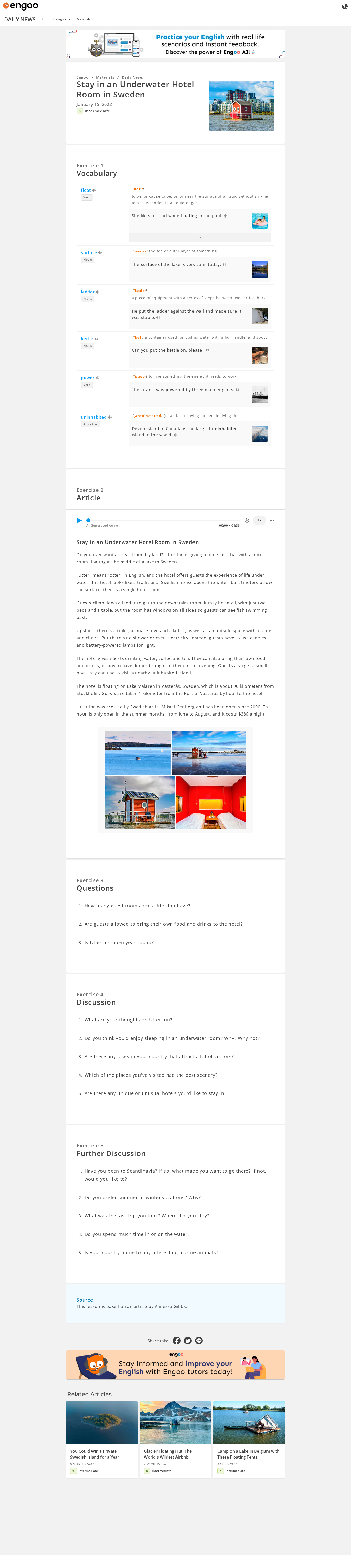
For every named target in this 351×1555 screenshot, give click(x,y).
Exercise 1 (90, 165)
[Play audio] (94, 191)
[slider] (88, 520)
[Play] (79, 520)
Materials (83, 19)
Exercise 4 (90, 994)
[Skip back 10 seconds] (247, 520)
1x (259, 520)
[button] (200, 237)
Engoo (83, 77)
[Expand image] (241, 106)
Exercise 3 (90, 880)
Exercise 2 (90, 489)
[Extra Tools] (272, 520)
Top (44, 19)
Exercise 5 (90, 1145)
